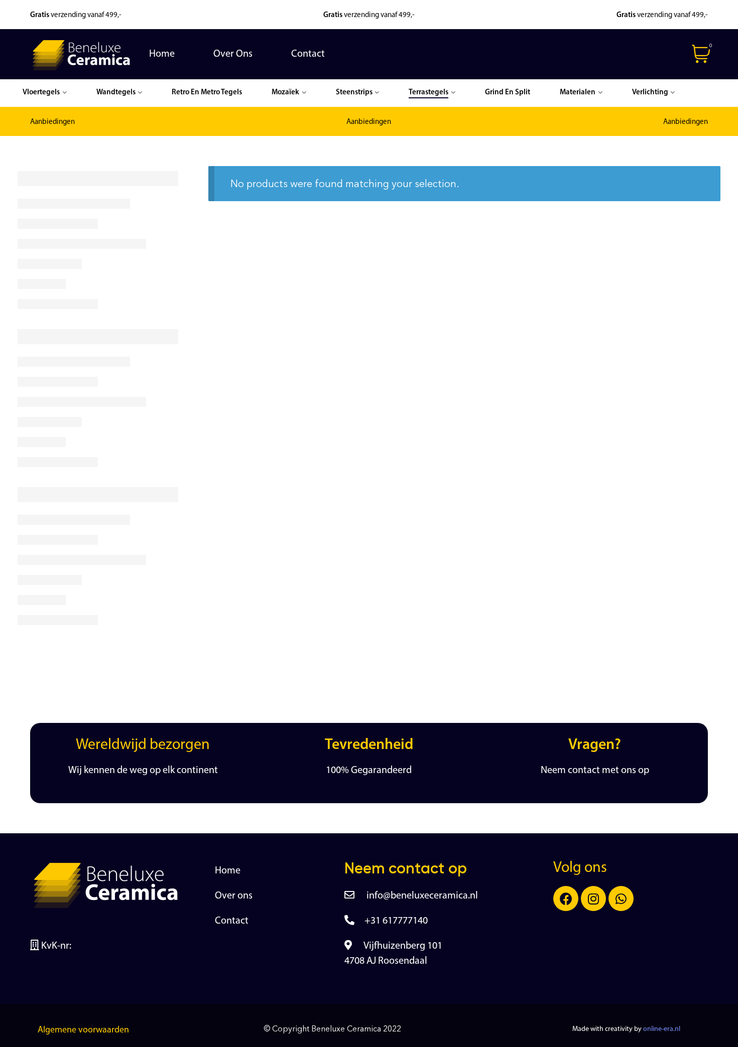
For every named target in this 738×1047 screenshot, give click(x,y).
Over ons (234, 896)
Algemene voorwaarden (83, 1030)
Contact (232, 921)
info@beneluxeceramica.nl (421, 896)
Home (227, 871)
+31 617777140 (396, 921)
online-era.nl (661, 1029)
